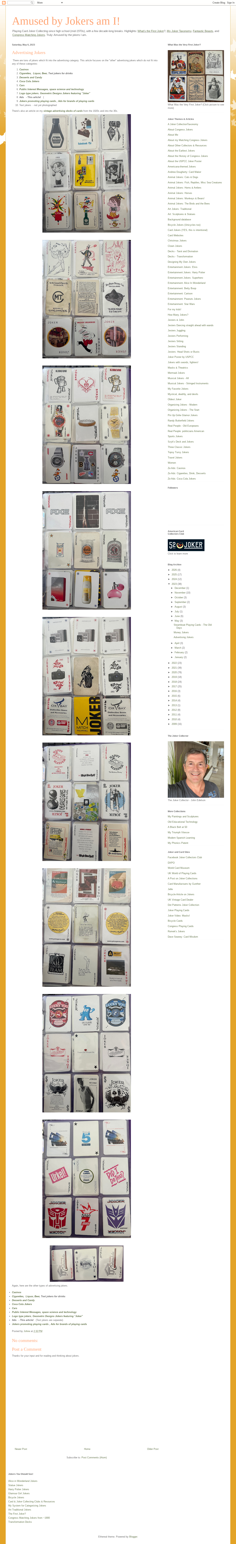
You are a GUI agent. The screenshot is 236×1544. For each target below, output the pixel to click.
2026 (175, 570)
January (179, 657)
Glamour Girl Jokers (19, 1493)
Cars (22, 85)
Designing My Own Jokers (182, 261)
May (177, 620)
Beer (44, 73)
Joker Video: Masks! (179, 915)
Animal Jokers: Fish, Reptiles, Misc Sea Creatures (195, 182)
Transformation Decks (20, 1522)
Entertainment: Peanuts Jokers (184, 298)
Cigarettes (25, 73)
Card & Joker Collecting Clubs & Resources (31, 1501)
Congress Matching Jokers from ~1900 (29, 1517)
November (180, 592)
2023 (175, 584)
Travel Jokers (175, 457)
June (178, 616)
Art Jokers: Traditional (179, 209)
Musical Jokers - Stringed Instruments (188, 383)
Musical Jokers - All (178, 378)
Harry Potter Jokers (18, 1489)
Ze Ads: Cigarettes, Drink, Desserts (187, 473)
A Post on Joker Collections (182, 878)
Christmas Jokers (177, 240)
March (178, 647)
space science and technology (66, 89)
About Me (173, 134)
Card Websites (175, 235)
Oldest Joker (174, 399)
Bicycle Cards (175, 920)
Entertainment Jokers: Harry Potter (186, 272)
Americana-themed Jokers (182, 166)
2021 (175, 667)
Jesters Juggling (176, 330)
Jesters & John (176, 320)
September (181, 602)
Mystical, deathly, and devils (183, 394)
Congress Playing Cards (181, 926)
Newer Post (21, 1449)
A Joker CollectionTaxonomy (183, 124)
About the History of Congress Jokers (188, 156)
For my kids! (174, 309)
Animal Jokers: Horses (180, 193)
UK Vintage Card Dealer (180, 899)
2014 (175, 700)
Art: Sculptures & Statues (181, 214)
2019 (175, 677)
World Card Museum (179, 868)
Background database (179, 219)
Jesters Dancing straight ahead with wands (191, 325)
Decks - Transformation (180, 256)
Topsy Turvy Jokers (178, 452)
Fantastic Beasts (203, 31)
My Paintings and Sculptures (183, 816)
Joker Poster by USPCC (181, 357)
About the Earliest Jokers (181, 150)
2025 (175, 574)
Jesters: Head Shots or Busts (183, 351)
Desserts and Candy (30, 77)
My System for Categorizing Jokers (27, 1505)
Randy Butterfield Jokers (181, 420)
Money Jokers (181, 632)
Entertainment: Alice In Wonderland (186, 283)
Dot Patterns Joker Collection (183, 905)
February (180, 652)
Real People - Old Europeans (183, 425)
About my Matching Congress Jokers (187, 140)
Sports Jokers (175, 436)
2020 (175, 672)
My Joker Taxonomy (179, 31)
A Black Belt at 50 (177, 827)
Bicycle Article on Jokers (181, 894)
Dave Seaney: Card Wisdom (183, 936)
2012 (175, 710)
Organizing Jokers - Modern (182, 404)
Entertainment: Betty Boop (182, 288)
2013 (175, 705)
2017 (175, 686)
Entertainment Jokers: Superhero (185, 277)
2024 (175, 579)
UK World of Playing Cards (182, 873)
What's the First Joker (151, 31)
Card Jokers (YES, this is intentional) (187, 230)
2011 (175, 714)
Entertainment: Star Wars (181, 304)
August (179, 606)
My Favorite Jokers (178, 388)
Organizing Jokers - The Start (183, 409)
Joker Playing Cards (178, 910)
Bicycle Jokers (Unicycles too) (184, 224)
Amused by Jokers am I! (66, 21)
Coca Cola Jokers (29, 81)
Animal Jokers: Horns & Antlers (184, 187)
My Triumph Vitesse (178, 832)
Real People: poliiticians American (186, 431)
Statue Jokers (15, 1485)
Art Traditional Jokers (19, 1509)
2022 (175, 663)
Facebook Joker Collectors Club (185, 857)
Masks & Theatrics (178, 367)
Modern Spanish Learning (181, 837)
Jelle (170, 889)
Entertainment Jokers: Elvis (182, 267)
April (177, 643)
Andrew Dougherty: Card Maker (184, 172)
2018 (175, 681)
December (180, 588)
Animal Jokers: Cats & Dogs (183, 177)
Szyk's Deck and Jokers (181, 441)
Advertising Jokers (184, 637)
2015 (175, 695)
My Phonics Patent (178, 843)
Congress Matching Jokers (28, 34)
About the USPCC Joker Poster (185, 161)
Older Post (153, 1449)
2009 (175, 724)
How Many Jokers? (178, 314)
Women (172, 462)
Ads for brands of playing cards (76, 101)
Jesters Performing (178, 335)
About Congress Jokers (180, 129)
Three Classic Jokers (179, 447)
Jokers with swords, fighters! (183, 362)
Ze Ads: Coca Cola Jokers (182, 478)
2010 (175, 719)
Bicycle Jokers (16, 1497)
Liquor (36, 73)
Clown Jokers (175, 246)
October (179, 597)
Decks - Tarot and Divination (183, 251)
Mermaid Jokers (176, 372)
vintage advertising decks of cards (63, 111)
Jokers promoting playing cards (37, 101)
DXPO (171, 862)
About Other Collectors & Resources (187, 145)
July (177, 611)
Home (87, 1449)
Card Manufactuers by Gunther (184, 883)
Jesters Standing (177, 346)
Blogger (133, 1536)
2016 (175, 691)
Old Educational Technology (183, 821)
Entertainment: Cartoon (180, 293)
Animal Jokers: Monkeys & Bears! (186, 198)
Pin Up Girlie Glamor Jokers (183, 415)
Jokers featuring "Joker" (76, 93)
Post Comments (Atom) (94, 1457)
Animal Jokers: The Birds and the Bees (189, 203)
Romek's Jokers (176, 931)
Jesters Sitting (175, 341)
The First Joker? (17, 1513)
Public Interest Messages (33, 89)
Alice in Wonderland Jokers (22, 1481)
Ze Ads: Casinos (176, 468)
